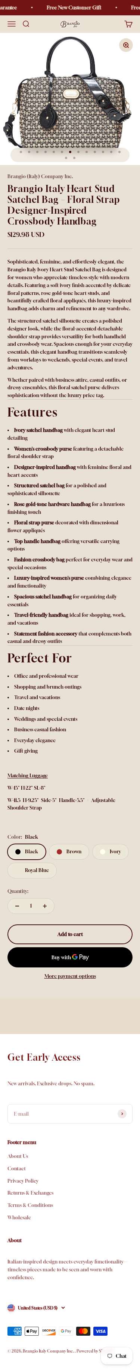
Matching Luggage (27, 775)
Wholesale (19, 1217)
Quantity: (17, 891)
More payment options (70, 976)
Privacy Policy (22, 1181)
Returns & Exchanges (30, 1193)
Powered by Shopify (95, 1350)
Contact (16, 1168)
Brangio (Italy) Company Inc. (40, 176)
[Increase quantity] (44, 906)
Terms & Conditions (30, 1205)
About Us (17, 1156)
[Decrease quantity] (17, 906)
